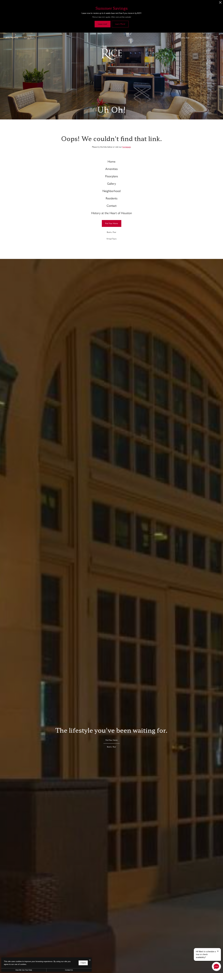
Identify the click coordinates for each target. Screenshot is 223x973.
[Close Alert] (220, 3)
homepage (126, 147)
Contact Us (69, 970)
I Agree (83, 963)
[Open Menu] (216, 37)
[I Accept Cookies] (90, 960)
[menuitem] (111, 161)
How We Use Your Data (23, 970)
